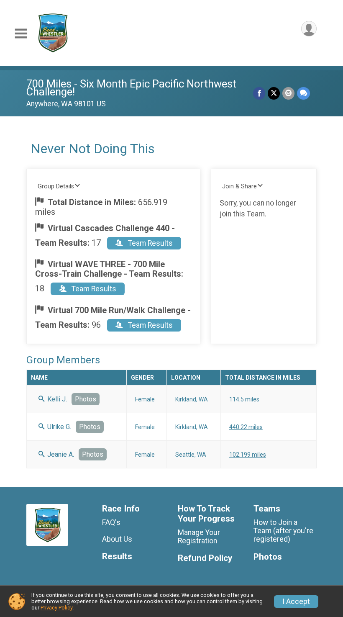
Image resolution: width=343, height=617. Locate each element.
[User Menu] (309, 28)
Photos (85, 399)
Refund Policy (205, 558)
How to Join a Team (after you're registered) (283, 530)
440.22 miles (246, 427)
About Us (117, 539)
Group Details (56, 186)
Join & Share (239, 186)
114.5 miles (244, 399)
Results (117, 556)
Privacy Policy (56, 607)
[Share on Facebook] (259, 93)
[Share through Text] (303, 93)
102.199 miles (247, 454)
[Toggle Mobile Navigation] (21, 33)
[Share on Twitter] (274, 93)
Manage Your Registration (199, 536)
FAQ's (111, 522)
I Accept (296, 601)
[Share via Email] (288, 93)
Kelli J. (56, 399)
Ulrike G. (58, 427)
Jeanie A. (60, 454)
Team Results (149, 243)
